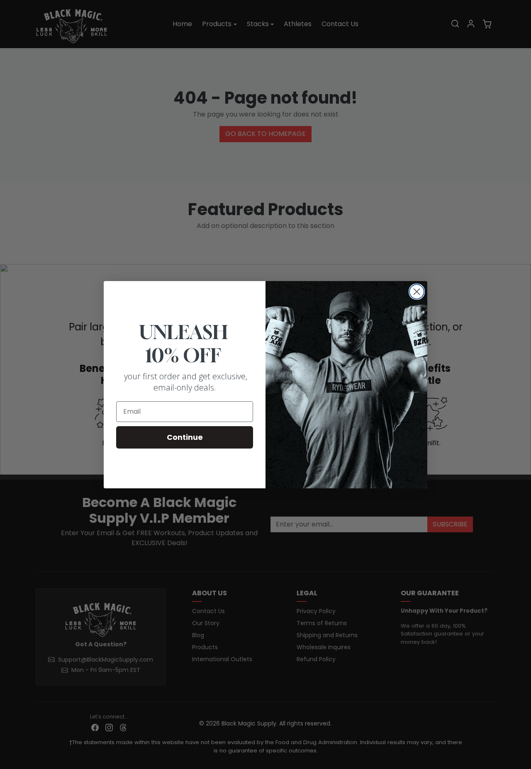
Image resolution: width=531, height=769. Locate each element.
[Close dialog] (416, 291)
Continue (185, 437)
